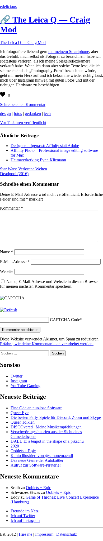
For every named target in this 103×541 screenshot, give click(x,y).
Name (6, 252)
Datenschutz (66, 534)
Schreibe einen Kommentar (22, 104)
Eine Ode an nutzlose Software (36, 408)
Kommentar (11, 208)
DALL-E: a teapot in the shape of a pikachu (47, 441)
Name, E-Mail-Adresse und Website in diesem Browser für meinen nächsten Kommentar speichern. (49, 284)
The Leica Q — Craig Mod (23, 42)
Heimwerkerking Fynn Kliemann (38, 160)
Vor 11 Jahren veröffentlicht (23, 122)
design (5, 113)
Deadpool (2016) (14, 173)
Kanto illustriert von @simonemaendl (42, 455)
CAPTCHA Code (65, 319)
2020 (15, 446)
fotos (18, 113)
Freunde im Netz (25, 511)
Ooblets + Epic (23, 451)
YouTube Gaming (25, 385)
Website (6, 271)
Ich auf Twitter (23, 515)
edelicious (8, 6)
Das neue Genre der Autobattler (37, 460)
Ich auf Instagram (25, 520)
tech (47, 113)
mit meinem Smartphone (68, 51)
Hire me (25, 534)
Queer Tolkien (23, 422)
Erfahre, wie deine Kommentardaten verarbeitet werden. (46, 344)
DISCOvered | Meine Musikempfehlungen (46, 427)
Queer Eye (20, 412)
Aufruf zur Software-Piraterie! (36, 465)
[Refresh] (8, 310)
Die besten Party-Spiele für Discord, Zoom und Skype (56, 417)
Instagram (19, 381)
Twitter (16, 376)
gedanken (33, 113)
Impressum (44, 534)
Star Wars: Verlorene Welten (23, 169)
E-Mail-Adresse (15, 261)
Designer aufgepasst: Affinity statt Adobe (45, 145)
